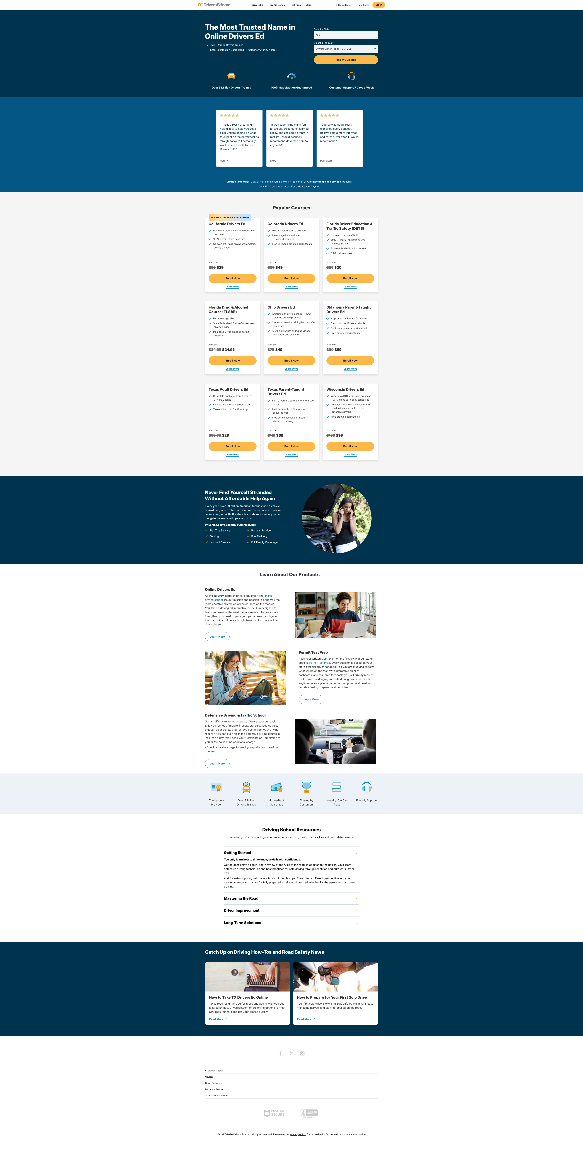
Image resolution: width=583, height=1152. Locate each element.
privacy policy (298, 1134)
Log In (378, 4)
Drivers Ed (257, 4)
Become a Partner (214, 1089)
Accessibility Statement (217, 1095)
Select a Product (323, 42)
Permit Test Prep (319, 662)
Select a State (321, 29)
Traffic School (277, 4)
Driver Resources (213, 1083)
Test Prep (295, 4)
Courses (209, 1076)
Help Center (364, 5)
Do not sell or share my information (346, 1134)
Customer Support (214, 1070)
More (308, 4)
